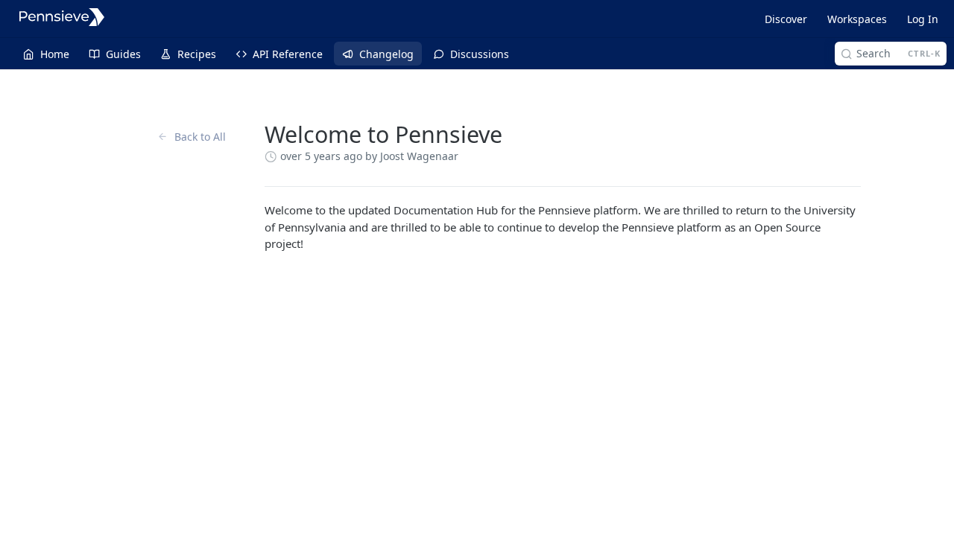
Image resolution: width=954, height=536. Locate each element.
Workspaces (857, 19)
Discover (786, 19)
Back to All (200, 137)
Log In (922, 19)
